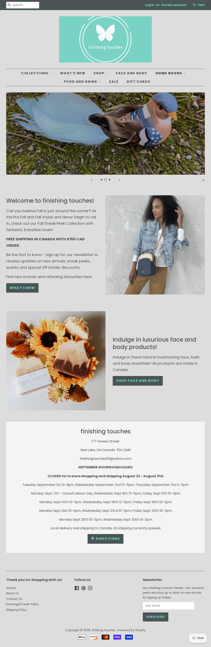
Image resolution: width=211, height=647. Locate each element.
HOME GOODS (169, 73)
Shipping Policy (16, 610)
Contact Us (14, 599)
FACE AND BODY (131, 73)
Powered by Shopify (132, 630)
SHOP (99, 73)
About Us (12, 593)
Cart (201, 5)
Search (11, 588)
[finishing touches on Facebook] (76, 589)
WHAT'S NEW (72, 73)
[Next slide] (119, 179)
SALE (113, 81)
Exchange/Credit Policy (22, 604)
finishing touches (104, 630)
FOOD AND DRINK (81, 81)
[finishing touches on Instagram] (90, 589)
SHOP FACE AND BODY (137, 380)
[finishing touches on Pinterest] (83, 589)
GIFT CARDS (138, 81)
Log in (149, 5)
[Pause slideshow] (203, 179)
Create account (174, 5)
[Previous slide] (91, 179)
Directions (107, 538)
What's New (22, 287)
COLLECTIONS (35, 73)
